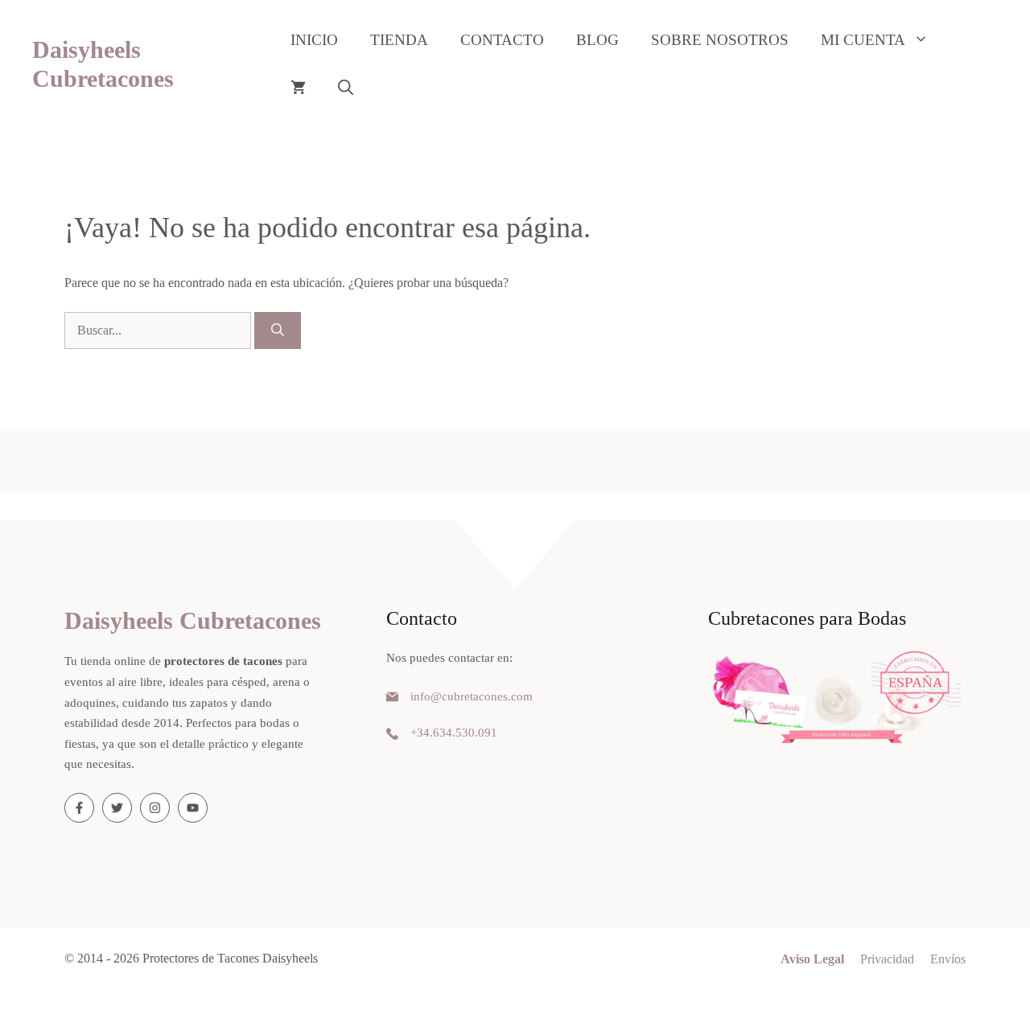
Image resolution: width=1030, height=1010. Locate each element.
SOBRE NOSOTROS (720, 39)
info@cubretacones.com (471, 696)
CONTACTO (502, 39)
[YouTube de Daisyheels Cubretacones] (193, 808)
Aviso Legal (812, 959)
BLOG (597, 39)
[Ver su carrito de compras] (298, 88)
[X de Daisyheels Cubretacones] (117, 808)
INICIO (314, 39)
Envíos (948, 959)
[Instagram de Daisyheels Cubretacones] (155, 808)
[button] (345, 88)
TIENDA (399, 39)
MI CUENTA (863, 39)
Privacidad (887, 959)
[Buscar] (277, 330)
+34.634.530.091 (453, 732)
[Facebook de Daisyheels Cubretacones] (79, 808)
